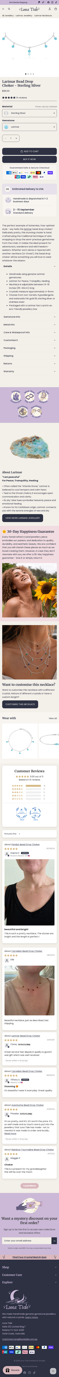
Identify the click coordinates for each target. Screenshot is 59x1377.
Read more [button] (10, 1133)
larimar (28, 229)
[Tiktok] (34, 1372)
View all (53, 718)
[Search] (9, 9)
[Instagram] (52, 2)
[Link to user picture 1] (29, 892)
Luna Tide (24, 1361)
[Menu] (3, 9)
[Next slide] (54, 741)
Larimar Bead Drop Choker (25, 1035)
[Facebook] (48, 2)
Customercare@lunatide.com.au (19, 1339)
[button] (9, 97)
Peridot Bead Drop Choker (25, 844)
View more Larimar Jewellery (22, 518)
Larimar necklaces (43, 15)
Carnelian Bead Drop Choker (26, 951)
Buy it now (29, 159)
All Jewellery (8, 15)
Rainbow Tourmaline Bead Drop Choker (32, 1149)
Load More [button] (29, 1185)
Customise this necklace (20, 704)
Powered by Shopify (37, 1361)
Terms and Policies (29, 1366)
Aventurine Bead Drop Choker (27, 1105)
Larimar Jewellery (24, 15)
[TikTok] (56, 2)
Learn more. (31, 1317)
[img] (11, 848)
